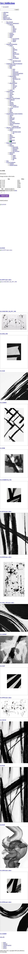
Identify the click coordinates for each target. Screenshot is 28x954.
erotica (11, 130)
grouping (11, 104)
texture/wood (15, 74)
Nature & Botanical (11, 143)
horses (10, 59)
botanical (11, 145)
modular (11, 102)
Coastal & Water (10, 91)
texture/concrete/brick (17, 73)
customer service (7, 945)
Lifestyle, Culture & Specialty (13, 127)
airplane (14, 77)
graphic (11, 35)
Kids (7, 161)
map (13, 88)
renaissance (12, 137)
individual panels (16, 60)
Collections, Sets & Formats (13, 98)
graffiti (11, 90)
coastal (11, 92)
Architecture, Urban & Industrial (14, 63)
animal (14, 41)
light (13, 27)
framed (11, 112)
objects (14, 87)
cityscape (14, 86)
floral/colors (15, 148)
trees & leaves (15, 151)
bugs (13, 48)
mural (10, 37)
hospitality (11, 119)
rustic (10, 67)
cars (13, 80)
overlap (11, 108)
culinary (11, 129)
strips (10, 109)
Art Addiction (7, 3)
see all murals (15, 38)
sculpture (11, 163)
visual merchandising (14, 123)
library (11, 66)
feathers (14, 52)
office (10, 116)
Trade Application (7, 19)
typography (12, 140)
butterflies (14, 49)
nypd (10, 141)
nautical (11, 97)
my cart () (5, 6)
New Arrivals (9, 22)
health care (12, 117)
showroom (5, 15)
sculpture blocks (13, 165)
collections (5, 12)
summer (14, 158)
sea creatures (15, 58)
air (13, 47)
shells (10, 95)
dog (13, 51)
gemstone (11, 34)
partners (5, 16)
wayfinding (12, 122)
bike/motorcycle (16, 79)
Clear (15, 190)
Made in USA (6, 18)
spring (13, 156)
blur (13, 26)
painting (14, 29)
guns (10, 134)
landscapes (12, 152)
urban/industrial (13, 83)
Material (2, 190)
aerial (10, 144)
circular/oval (15, 106)
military (11, 136)
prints (4, 13)
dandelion (14, 149)
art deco (11, 33)
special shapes (12, 105)
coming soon (15, 126)
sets (13, 62)
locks (13, 70)
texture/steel (15, 72)
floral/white (15, 147)
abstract (11, 24)
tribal (10, 138)
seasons (11, 154)
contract (11, 115)
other (10, 111)
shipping (5, 943)
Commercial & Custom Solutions (14, 113)
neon (13, 84)
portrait (14, 56)
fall (13, 159)
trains (13, 81)
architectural (12, 65)
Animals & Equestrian (11, 44)
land (13, 55)
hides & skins (15, 54)
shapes (14, 30)
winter (14, 155)
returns (4, 946)
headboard (11, 99)
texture (14, 31)
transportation (12, 76)
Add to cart (4, 195)
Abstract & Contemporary (12, 23)
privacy (5, 948)
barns (13, 69)
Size (2, 189)
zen (10, 42)
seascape (11, 94)
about (4, 942)
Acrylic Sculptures (10, 162)
